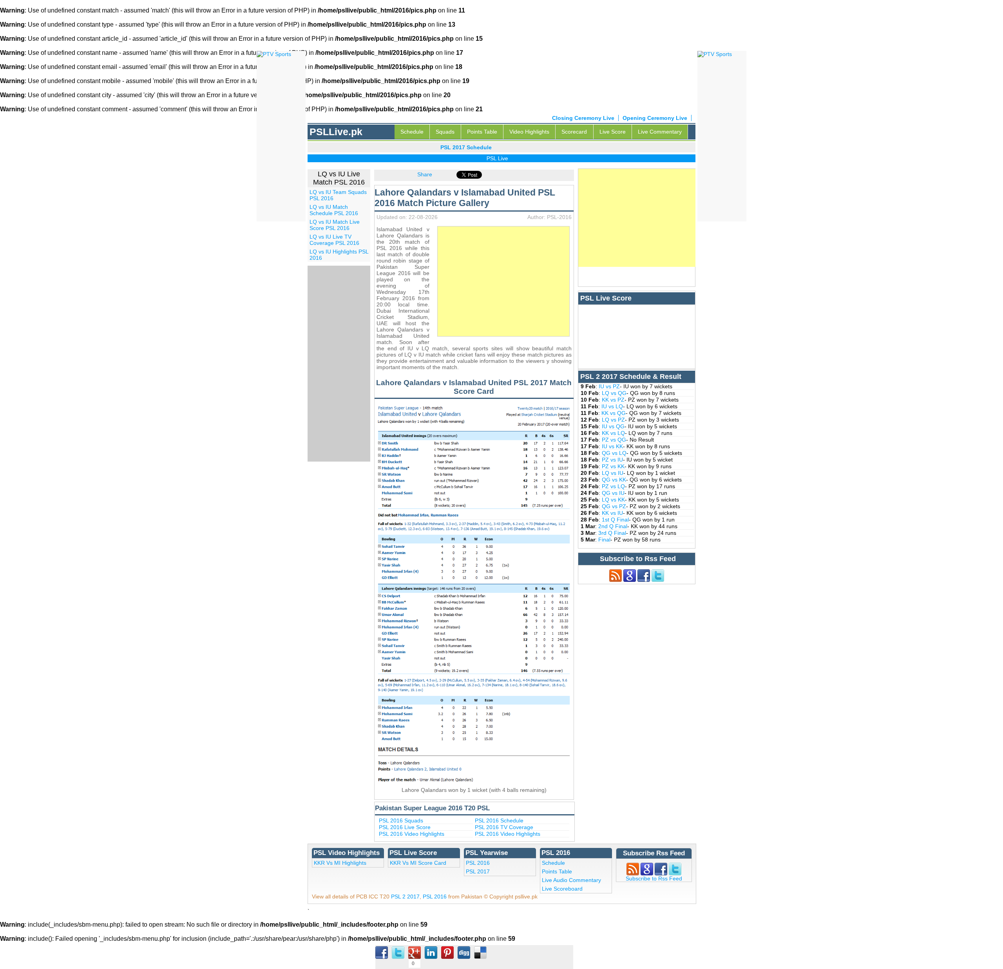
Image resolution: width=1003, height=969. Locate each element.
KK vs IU (612, 513)
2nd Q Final (612, 526)
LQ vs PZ (613, 420)
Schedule (412, 132)
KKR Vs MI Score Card (418, 863)
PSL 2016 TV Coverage (504, 827)
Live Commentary (660, 132)
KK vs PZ (613, 400)
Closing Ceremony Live (583, 118)
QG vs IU (613, 493)
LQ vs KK (613, 499)
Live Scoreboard (562, 889)
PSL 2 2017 (405, 896)
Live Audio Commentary (571, 880)
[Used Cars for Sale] (714, 54)
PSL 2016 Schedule (499, 820)
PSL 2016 (478, 863)
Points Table (482, 132)
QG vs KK (614, 479)
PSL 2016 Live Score (405, 827)
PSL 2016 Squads (401, 820)
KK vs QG (613, 413)
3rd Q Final (612, 533)
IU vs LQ (612, 406)
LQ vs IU (612, 473)
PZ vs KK (613, 466)
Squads (445, 132)
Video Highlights (529, 132)
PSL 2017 (478, 871)
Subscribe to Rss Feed (654, 878)
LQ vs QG (614, 393)
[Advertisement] (503, 281)
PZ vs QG (614, 440)
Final (604, 539)
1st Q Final (615, 519)
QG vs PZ (614, 506)
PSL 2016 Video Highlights (411, 834)
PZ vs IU (612, 459)
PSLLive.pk (336, 131)
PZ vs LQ (613, 486)
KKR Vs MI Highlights (340, 863)
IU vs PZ (609, 386)
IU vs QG (613, 426)
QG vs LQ (614, 453)
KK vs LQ (613, 433)
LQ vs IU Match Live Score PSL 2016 (335, 225)
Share (424, 174)
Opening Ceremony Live (655, 118)
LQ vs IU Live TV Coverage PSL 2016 (334, 240)
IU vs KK (612, 446)
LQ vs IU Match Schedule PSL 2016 (334, 210)
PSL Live (482, 158)
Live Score (612, 132)
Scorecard (574, 132)
